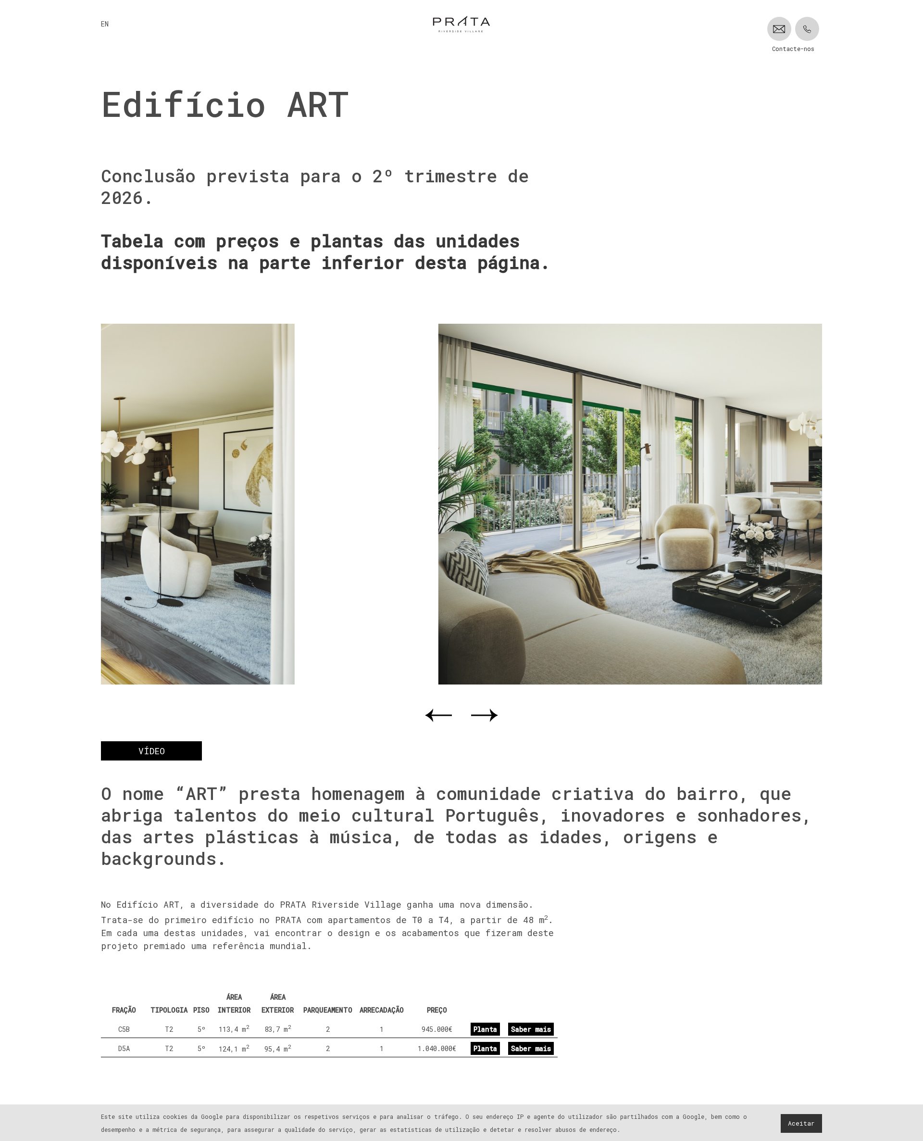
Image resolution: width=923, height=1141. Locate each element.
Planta (485, 1029)
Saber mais (531, 1029)
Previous (438, 715)
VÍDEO (151, 751)
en (105, 23)
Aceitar (801, 1123)
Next (484, 715)
